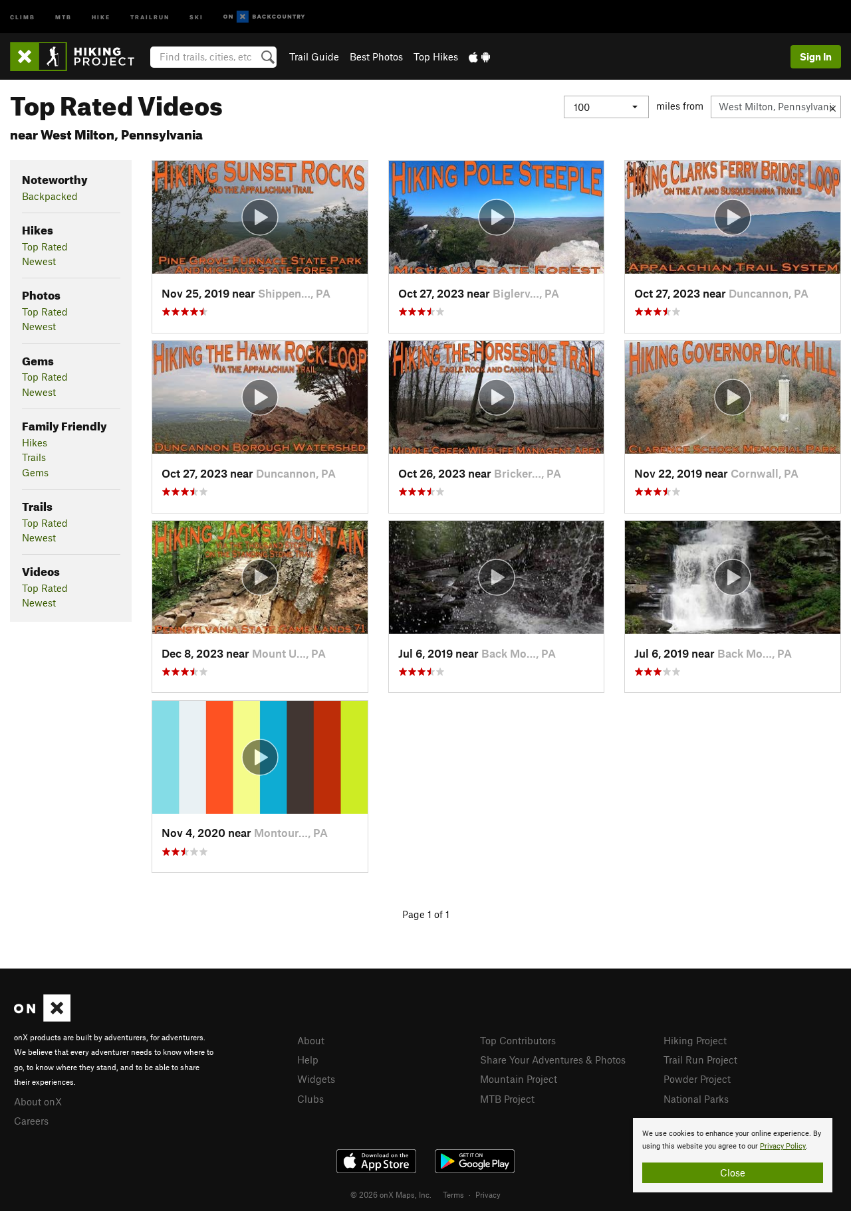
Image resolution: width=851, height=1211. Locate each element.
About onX (38, 1101)
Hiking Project (695, 1040)
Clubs (310, 1099)
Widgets (316, 1079)
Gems (35, 472)
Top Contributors (518, 1040)
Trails (34, 457)
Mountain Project (518, 1079)
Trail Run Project (700, 1060)
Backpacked (50, 196)
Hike (101, 16)
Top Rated (45, 246)
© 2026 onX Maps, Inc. (390, 1194)
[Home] (79, 56)
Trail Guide (314, 56)
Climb (22, 16)
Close (732, 1172)
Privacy (488, 1194)
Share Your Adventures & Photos (553, 1060)
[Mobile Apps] (479, 56)
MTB (63, 16)
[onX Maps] (42, 1018)
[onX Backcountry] (264, 17)
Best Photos (376, 56)
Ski (196, 16)
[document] (732, 1155)
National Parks (696, 1099)
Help (307, 1060)
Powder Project (697, 1079)
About (310, 1040)
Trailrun (150, 16)
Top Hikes (436, 56)
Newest (39, 261)
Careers (31, 1121)
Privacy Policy (783, 1146)
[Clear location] (833, 107)
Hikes (34, 442)
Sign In (816, 56)
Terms (453, 1194)
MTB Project (507, 1099)
